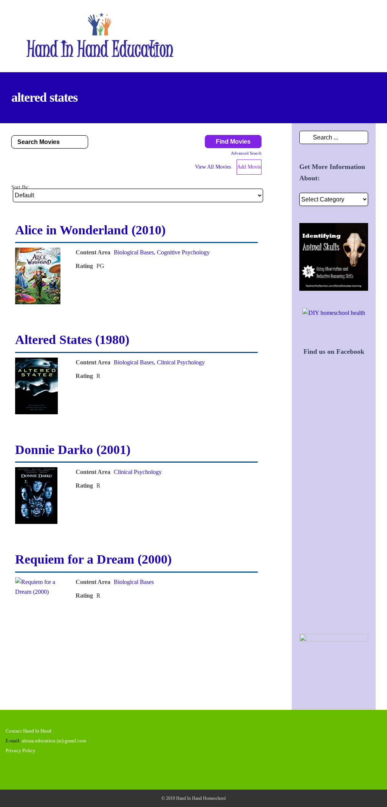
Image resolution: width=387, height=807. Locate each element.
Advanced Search (246, 153)
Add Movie (249, 167)
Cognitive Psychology (183, 252)
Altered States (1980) (72, 340)
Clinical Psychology (181, 362)
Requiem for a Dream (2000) (93, 559)
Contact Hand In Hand (28, 731)
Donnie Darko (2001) (72, 450)
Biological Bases (134, 252)
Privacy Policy (21, 750)
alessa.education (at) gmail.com (54, 740)
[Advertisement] (333, 503)
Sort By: (20, 187)
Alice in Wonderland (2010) (90, 230)
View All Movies (213, 167)
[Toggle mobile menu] (373, 18)
